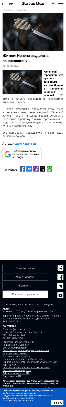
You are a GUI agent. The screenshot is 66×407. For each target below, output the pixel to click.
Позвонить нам (25, 268)
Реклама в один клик (25, 294)
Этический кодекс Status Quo (18, 342)
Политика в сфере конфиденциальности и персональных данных (26, 352)
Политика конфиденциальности (18, 400)
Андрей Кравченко (24, 143)
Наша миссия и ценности (16, 344)
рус (11, 3)
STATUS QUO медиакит (15, 347)
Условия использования (16, 356)
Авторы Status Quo (13, 337)
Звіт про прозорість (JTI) (16, 373)
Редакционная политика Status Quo (22, 359)
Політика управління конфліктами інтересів (26, 367)
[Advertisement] (33, 210)
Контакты (9, 325)
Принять (57, 402)
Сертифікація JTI (12, 376)
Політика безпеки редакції (17, 370)
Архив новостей (25, 277)
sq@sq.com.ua (18, 329)
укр (4, 3)
